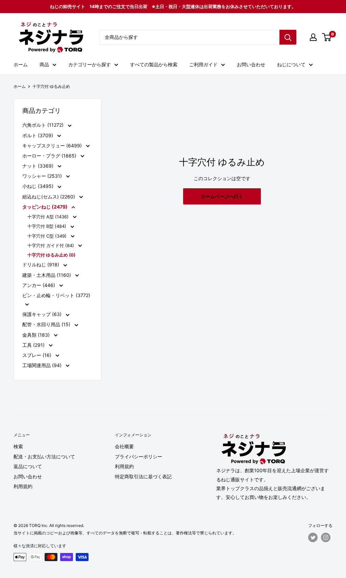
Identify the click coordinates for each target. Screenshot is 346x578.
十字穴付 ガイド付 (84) (51, 245)
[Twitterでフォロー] (313, 537)
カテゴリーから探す (89, 64)
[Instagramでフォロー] (325, 537)
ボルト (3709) (38, 135)
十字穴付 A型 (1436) (48, 216)
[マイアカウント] (313, 37)
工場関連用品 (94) (42, 365)
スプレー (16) (37, 355)
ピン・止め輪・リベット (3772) (56, 295)
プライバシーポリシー (138, 456)
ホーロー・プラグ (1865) (50, 156)
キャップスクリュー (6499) (52, 145)
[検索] (287, 37)
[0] (327, 37)
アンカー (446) (39, 285)
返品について (28, 466)
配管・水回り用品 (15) (47, 324)
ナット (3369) (38, 166)
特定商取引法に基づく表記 (143, 476)
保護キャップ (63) (42, 314)
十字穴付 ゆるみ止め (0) (51, 255)
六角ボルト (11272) (43, 125)
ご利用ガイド (203, 64)
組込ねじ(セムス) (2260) (49, 196)
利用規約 (23, 486)
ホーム (21, 64)
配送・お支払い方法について (44, 456)
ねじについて (291, 64)
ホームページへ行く (222, 196)
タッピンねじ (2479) (45, 207)
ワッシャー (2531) (42, 176)
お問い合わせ (251, 64)
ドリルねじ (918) (41, 264)
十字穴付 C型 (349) (47, 236)
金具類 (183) (36, 335)
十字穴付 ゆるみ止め (51, 86)
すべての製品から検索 (153, 64)
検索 (18, 446)
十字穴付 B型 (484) (47, 226)
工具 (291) (34, 345)
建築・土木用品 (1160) (47, 275)
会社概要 (124, 446)
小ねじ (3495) (38, 186)
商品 (44, 64)
